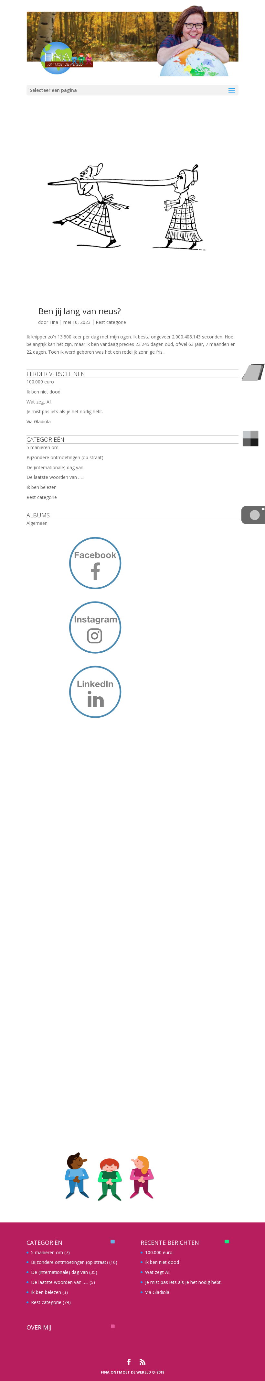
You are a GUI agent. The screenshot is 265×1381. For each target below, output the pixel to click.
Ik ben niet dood (43, 392)
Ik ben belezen (41, 487)
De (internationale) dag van (54, 467)
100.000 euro (40, 382)
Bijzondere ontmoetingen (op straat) (64, 457)
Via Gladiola (38, 421)
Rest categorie (111, 322)
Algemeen (37, 523)
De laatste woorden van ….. (55, 477)
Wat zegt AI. (39, 402)
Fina (53, 322)
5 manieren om (42, 447)
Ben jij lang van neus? (79, 311)
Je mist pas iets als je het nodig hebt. (64, 411)
